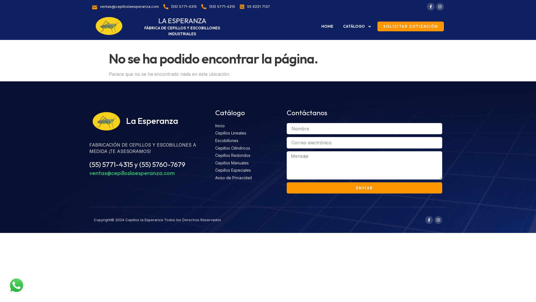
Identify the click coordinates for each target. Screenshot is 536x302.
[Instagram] (440, 7)
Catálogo (354, 26)
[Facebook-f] (431, 7)
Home (327, 26)
